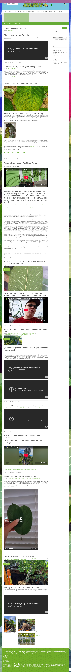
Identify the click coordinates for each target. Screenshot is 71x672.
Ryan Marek (55, 62)
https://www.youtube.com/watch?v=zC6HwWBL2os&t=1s (22, 591)
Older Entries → (38, 635)
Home (6, 11)
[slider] (20, 548)
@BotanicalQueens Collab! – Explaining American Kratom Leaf (25, 330)
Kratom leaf (28, 478)
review (37, 407)
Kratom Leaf (12, 265)
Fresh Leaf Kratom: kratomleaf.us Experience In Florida (24, 406)
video (30, 334)
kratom (9, 30)
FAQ (14, 333)
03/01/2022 (7, 158)
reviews (25, 85)
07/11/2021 (7, 472)
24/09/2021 (39, 631)
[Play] (5, 548)
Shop (15, 11)
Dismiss (45, 1)
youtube (42, 407)
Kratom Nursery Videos (18, 558)
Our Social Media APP (31, 11)
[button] (21, 519)
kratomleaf (20, 334)
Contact (38, 11)
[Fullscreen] (36, 548)
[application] (21, 519)
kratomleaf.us (24, 334)
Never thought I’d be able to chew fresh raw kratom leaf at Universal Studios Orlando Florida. (25, 262)
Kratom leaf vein (33, 478)
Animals (9, 68)
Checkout (60, 11)
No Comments (18, 62)
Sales (24, 407)
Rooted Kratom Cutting (61, 65)
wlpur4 (12, 62)
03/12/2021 (7, 431)
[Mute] (35, 548)
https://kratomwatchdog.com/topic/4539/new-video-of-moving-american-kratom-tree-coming (20, 469)
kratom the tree (15, 334)
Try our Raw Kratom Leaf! (15, 152)
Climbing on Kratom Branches (15, 28)
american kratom (7, 334)
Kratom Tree (25, 558)
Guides (24, 333)
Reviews (19, 11)
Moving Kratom (29, 558)
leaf (11, 559)
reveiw (28, 334)
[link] (11, 480)
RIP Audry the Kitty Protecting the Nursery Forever (22, 66)
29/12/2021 (7, 257)
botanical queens (33, 407)
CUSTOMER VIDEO (33, 146)
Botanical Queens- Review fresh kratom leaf (20, 476)
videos (11, 30)
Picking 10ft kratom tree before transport (19, 556)
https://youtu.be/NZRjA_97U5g (9, 76)
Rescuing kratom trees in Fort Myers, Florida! (20, 163)
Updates (42, 558)
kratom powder (17, 407)
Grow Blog (16, 333)
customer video (18, 85)
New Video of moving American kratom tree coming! (23, 435)
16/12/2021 (7, 325)
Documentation (10, 333)
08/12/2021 (7, 401)
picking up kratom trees (36, 558)
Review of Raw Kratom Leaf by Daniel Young (20, 83)
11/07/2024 (7, 62)
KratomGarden (42, 207)
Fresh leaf (22, 85)
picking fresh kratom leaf (22, 559)
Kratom (10, 11)
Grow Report (21, 333)
